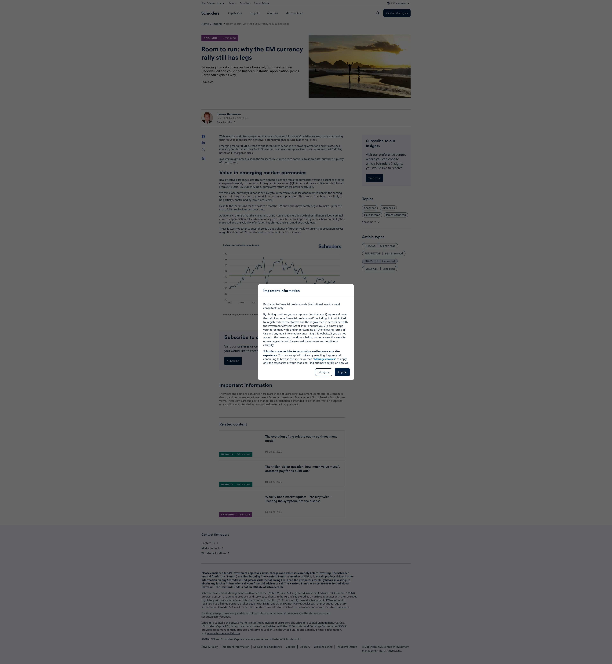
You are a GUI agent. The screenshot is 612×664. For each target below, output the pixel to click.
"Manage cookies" (324, 359)
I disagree (324, 372)
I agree (342, 372)
